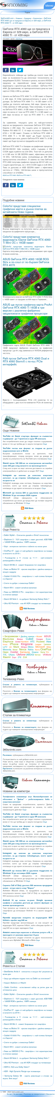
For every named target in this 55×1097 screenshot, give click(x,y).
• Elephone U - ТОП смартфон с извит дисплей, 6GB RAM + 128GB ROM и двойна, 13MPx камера (27, 540)
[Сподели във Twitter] (20, 70)
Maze (16, 646)
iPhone (14, 644)
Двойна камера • (28, 636)
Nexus (22, 649)
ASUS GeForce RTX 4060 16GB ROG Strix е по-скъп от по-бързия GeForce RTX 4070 (26, 262)
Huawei (40, 641)
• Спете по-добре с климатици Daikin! (18, 583)
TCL (47, 652)
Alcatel (39, 636)
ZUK (25, 657)
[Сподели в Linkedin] (13, 70)
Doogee (39, 639)
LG (10, 646)
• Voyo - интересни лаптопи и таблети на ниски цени (25, 546)
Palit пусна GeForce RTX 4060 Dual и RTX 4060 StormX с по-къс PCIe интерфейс (26, 361)
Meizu (31, 646)
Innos (5, 644)
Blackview (8, 638)
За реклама (17, 1094)
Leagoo (38, 644)
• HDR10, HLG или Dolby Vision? (16, 1067)
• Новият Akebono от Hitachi (14, 982)
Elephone (8, 641)
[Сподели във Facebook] (6, 70)
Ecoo (48, 639)
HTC (32, 641)
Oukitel (14, 652)
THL (5, 654)
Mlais (49, 646)
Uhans (12, 654)
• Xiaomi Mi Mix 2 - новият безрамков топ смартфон (24, 564)
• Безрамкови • (11, 636)
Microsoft (40, 646)
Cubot (29, 639)
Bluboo (20, 639)
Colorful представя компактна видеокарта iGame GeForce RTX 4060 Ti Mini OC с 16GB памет (27, 239)
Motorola (7, 649)
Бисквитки (50, 1094)
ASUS (47, 636)
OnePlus (45, 649)
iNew (48, 641)
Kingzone (27, 644)
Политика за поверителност (34, 1094)
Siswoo (35, 652)
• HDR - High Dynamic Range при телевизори (21, 1071)
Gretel (17, 641)
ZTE (19, 657)
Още (45, 444)
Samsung (25, 652)
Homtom (25, 641)
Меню (49, 5)
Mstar (15, 649)
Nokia (30, 649)
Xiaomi (6, 657)
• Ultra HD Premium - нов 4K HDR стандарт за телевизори (27, 603)
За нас (9, 1094)
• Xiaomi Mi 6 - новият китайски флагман (20, 587)
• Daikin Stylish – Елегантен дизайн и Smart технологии (26, 535)
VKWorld (47, 654)
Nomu (37, 649)
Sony (42, 652)
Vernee (38, 654)
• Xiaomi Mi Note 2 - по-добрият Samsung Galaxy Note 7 (26, 599)
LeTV (5, 646)
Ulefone (20, 654)
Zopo (14, 657)
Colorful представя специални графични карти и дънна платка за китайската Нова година (25, 209)
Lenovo (47, 644)
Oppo (5, 652)
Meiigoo (24, 647)
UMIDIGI (30, 654)
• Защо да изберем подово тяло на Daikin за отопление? (27, 978)
